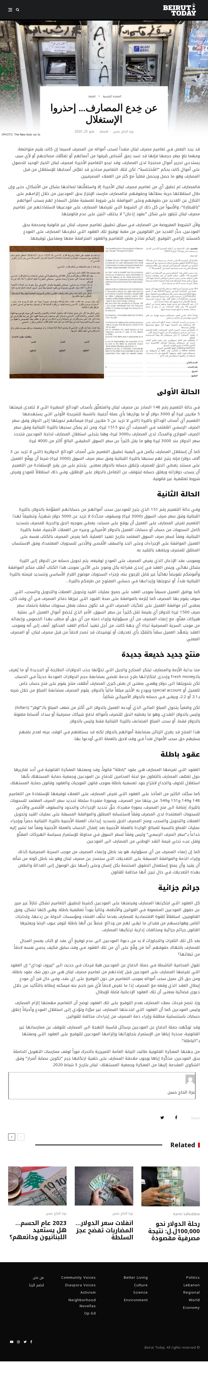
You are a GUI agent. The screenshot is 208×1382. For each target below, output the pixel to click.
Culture (141, 1285)
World (194, 1300)
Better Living (136, 1277)
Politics (193, 1277)
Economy (191, 1307)
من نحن (38, 1277)
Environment (136, 1300)
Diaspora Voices (80, 1285)
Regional (191, 1292)
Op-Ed (90, 1313)
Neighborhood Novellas (82, 1303)
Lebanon (192, 1285)
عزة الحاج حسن (123, 131)
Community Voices (78, 1277)
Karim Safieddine (186, 1214)
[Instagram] (18, 1342)
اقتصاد (103, 131)
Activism (88, 1292)
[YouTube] (11, 1342)
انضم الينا (36, 1285)
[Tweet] (162, 1118)
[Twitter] (25, 1342)
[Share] (176, 1118)
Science (140, 1292)
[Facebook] (31, 1342)
